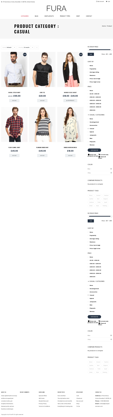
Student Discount (43, 401)
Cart (108, 1)
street (90, 205)
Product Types (65, 16)
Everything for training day (65, 406)
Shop (78, 16)
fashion (106, 195)
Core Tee (42, 92)
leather (91, 199)
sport (105, 202)
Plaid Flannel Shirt (14, 147)
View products (71, 100)
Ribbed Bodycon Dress (70, 147)
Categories (25, 16)
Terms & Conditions (44, 406)
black (90, 195)
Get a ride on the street (64, 403)
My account (101, 1)
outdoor (91, 202)
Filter (91, 54)
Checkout (79, 398)
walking (105, 205)
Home (104, 26)
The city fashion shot (63, 398)
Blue (89, 169)
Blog (36, 16)
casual (98, 195)
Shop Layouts (49, 16)
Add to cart (14, 100)
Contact (89, 16)
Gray (89, 173)
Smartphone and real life (65, 401)
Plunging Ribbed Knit (42, 147)
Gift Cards (41, 398)
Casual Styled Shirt (14, 92)
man (98, 199)
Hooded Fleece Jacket (70, 92)
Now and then (62, 396)
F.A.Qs (78, 406)
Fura (11, 414)
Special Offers (43, 396)
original (105, 199)
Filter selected (94, 150)
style (97, 205)
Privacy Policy (43, 403)
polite (99, 202)
